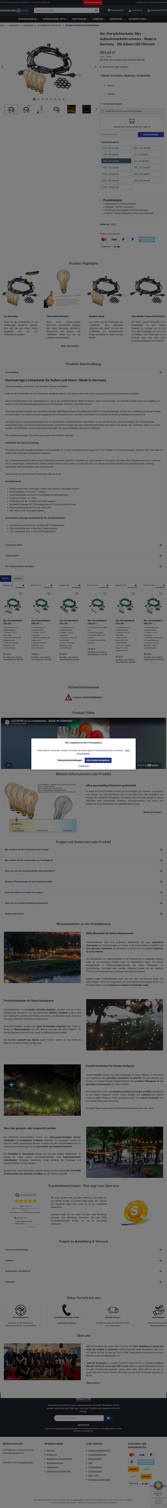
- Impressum (83, 766)
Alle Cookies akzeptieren (98, 760)
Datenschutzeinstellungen (70, 760)
